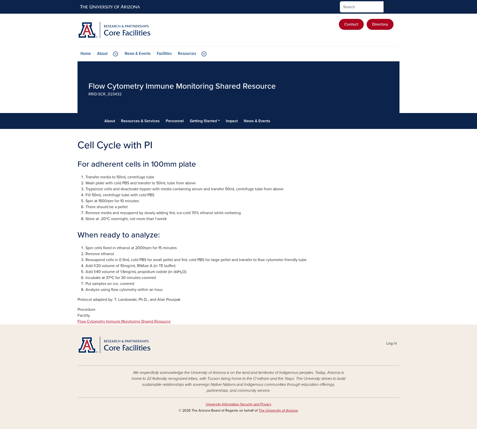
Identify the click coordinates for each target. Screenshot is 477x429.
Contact (351, 24)
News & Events (138, 54)
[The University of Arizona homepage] (110, 7)
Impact (232, 120)
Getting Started (203, 120)
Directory (380, 24)
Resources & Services (140, 120)
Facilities (164, 54)
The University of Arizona (278, 410)
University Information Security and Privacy (238, 404)
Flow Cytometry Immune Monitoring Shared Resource (124, 321)
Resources (187, 54)
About (102, 54)
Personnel (175, 120)
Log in (391, 343)
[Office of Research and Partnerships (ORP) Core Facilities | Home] (129, 30)
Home (85, 54)
